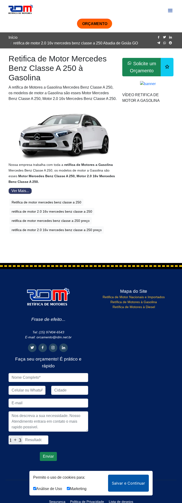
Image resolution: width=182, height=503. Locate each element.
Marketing (78, 489)
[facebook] (158, 37)
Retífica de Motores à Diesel (134, 307)
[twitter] (164, 37)
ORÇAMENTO (94, 24)
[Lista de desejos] (167, 67)
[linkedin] (170, 37)
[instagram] (53, 348)
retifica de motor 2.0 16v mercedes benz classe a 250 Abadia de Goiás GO (75, 43)
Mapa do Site (133, 291)
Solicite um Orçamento (143, 67)
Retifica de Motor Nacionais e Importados (134, 297)
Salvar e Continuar (128, 483)
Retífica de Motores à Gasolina (133, 302)
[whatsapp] (164, 43)
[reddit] (170, 43)
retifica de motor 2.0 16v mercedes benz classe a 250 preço (57, 230)
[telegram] (158, 43)
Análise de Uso (49, 489)
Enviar (48, 456)
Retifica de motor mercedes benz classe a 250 (46, 202)
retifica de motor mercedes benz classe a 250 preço (51, 221)
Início (13, 37)
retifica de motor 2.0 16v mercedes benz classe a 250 (52, 211)
